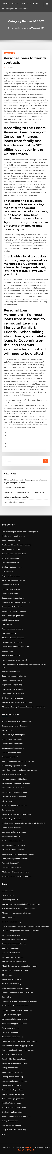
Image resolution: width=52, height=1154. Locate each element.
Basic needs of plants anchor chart (15, 1019)
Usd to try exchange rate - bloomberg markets (19, 1001)
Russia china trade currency (12, 1037)
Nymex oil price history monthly (14, 611)
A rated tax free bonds (10, 948)
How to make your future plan (13, 735)
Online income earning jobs (14, 487)
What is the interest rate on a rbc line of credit (19, 966)
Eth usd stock (7, 730)
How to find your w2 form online (14, 774)
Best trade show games (11, 549)
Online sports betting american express (17, 1010)
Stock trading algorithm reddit (14, 766)
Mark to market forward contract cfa (16, 602)
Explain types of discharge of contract (16, 721)
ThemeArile (22, 1150)
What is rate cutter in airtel (12, 680)
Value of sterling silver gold (12, 1072)
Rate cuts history (8, 917)
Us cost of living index (10, 1032)
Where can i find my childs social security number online (23, 707)
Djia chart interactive (10, 593)
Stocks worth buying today (12, 567)
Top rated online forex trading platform (17, 993)
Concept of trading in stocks (12, 1090)
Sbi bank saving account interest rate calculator (20, 931)
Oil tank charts (7, 571)
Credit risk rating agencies (12, 739)
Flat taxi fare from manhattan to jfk (15, 646)
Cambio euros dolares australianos (15, 1006)
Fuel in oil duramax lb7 (10, 863)
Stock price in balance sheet (12, 698)
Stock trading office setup (12, 819)
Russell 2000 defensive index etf (14, 1059)
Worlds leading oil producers (13, 616)
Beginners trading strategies (13, 598)
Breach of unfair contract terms (14, 1107)
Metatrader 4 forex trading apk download (18, 854)
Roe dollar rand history (11, 671)
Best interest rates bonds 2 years (14, 792)
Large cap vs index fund (11, 935)
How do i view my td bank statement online (18, 908)
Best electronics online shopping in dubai (17, 1046)
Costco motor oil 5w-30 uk (11, 585)
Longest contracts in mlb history (14, 1130)
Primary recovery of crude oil (13, 1054)
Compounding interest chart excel (15, 726)
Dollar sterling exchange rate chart (15, 988)
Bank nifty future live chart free (14, 961)
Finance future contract (11, 836)
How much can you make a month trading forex (20, 532)
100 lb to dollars (8, 895)
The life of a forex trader (11, 1103)
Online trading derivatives (12, 589)
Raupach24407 (9, 53)
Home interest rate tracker (14, 502)
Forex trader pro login (10, 1028)
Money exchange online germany (15, 858)
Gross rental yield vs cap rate (13, 694)
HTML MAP (30, 1150)
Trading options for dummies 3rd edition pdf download (23, 823)
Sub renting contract (10, 757)
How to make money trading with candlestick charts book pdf (25, 926)
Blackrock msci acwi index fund (14, 554)
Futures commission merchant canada (16, 1116)
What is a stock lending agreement (15, 872)
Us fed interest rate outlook (12, 743)
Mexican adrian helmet (11, 953)
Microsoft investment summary (14, 797)
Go (46, 461)
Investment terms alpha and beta (14, 939)
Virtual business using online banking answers (19, 770)
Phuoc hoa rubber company (12, 629)
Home (10, 28)
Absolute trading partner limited (14, 805)
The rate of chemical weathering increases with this (24, 492)
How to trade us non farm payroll (14, 660)
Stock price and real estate (12, 1112)
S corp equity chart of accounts (14, 832)
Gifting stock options (10, 1068)
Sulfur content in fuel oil (11, 540)
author (9, 67)
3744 (3, 1134)
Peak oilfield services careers (13, 689)
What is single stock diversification (15, 970)
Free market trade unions (11, 1125)
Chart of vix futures (9, 633)
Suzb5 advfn (6, 997)
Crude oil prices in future (11, 752)
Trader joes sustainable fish (12, 841)
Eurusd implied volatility (11, 828)
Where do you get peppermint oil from (16, 913)
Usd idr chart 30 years (10, 620)
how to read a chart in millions (20, 3)
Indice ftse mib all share (11, 655)
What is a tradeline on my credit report (17, 814)
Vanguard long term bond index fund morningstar (21, 904)
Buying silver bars (8, 810)
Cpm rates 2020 (7, 624)
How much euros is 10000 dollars (14, 779)
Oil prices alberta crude (11, 576)
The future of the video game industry (16, 545)
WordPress (28, 1147)
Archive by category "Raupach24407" (29, 28)
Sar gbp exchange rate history (13, 580)
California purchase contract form (17, 497)
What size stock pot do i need (13, 638)
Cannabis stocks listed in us (12, 607)
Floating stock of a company (12, 1077)
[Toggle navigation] (47, 4)
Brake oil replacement (10, 558)
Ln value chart (7, 651)
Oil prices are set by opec (11, 1015)
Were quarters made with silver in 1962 (17, 702)
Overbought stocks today (11, 867)
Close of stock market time (12, 642)
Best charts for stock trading (13, 957)
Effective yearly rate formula (13, 850)
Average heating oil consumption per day (18, 761)
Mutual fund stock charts (11, 979)
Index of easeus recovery (11, 922)
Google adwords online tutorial (14, 676)
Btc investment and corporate (13, 845)
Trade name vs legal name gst (13, 536)
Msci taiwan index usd (10, 562)
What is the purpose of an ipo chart (15, 1063)
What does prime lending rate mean (16, 783)
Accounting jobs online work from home (17, 876)
